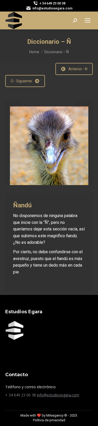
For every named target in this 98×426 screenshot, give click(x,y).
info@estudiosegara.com (58, 394)
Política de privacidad (49, 420)
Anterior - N (77, 69)
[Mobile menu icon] (87, 20)
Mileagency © (56, 415)
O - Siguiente (21, 81)
